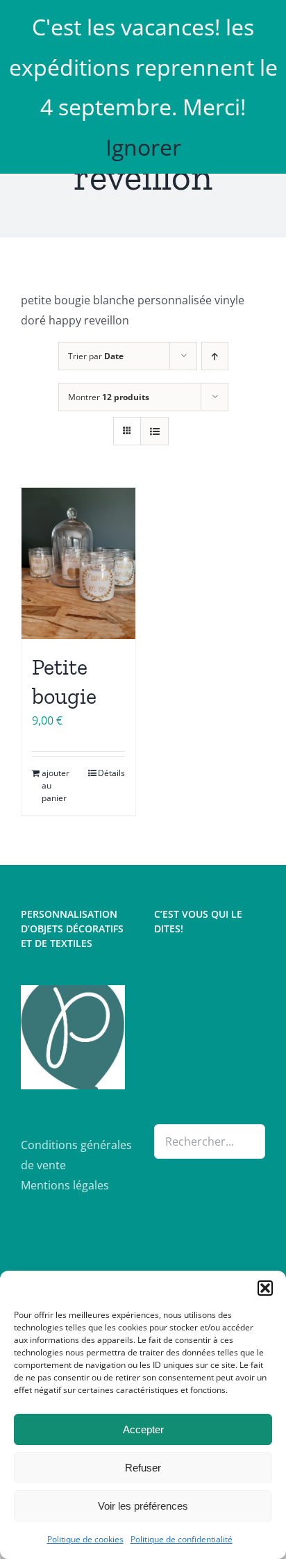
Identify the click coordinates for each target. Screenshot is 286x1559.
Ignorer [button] (143, 147)
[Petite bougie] (78, 564)
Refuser (143, 1468)
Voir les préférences (143, 1506)
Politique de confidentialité (182, 1539)
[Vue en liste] (154, 431)
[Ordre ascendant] (214, 356)
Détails (111, 773)
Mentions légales (65, 1185)
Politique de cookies (85, 1539)
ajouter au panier (55, 785)
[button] (265, 1288)
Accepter (143, 1429)
